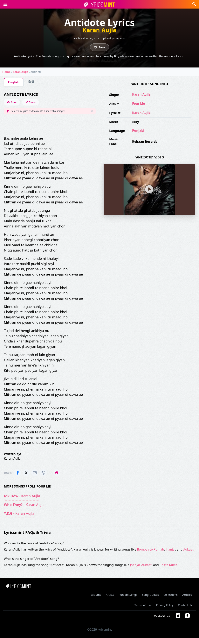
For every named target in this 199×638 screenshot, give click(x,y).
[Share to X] (26, 472)
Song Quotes (150, 595)
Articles (187, 595)
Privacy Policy (164, 605)
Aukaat (188, 549)
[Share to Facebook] (17, 472)
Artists (110, 595)
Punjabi (138, 130)
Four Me (138, 103)
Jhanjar (170, 549)
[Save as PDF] (56, 472)
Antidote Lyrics (21, 94)
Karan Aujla (99, 30)
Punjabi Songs (128, 595)
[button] (5, 4)
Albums (96, 595)
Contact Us (185, 605)
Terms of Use (142, 605)
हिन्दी (31, 82)
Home (6, 72)
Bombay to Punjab (150, 549)
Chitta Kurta (168, 565)
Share (32, 102)
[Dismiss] (92, 111)
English (13, 82)
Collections (170, 595)
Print (14, 102)
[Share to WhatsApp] (43, 472)
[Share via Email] (34, 472)
